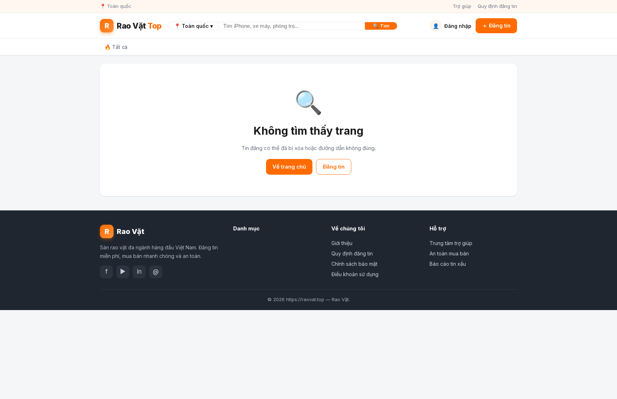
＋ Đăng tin (496, 25)
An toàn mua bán (449, 253)
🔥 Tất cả (116, 47)
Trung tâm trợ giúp (451, 243)
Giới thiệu (341, 243)
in (139, 271)
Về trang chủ (289, 166)
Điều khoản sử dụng (354, 274)
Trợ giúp (462, 6)
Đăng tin (334, 166)
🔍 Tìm (381, 26)
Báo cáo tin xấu (448, 264)
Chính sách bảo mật (354, 264)
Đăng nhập (452, 26)
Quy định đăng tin (497, 6)
